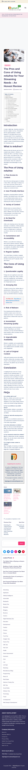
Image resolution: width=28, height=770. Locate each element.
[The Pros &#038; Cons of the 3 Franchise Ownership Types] (17, 491)
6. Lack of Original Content (12, 116)
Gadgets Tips (6, 639)
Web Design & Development (10, 702)
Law (4, 662)
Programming (6, 673)
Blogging (5, 610)
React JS (5, 676)
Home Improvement (8, 653)
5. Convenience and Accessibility (13, 105)
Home (3, 14)
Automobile (6, 598)
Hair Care (5, 647)
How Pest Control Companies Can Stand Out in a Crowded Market (14, 572)
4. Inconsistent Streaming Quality (13, 114)
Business (5, 613)
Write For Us (5, 745)
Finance (5, 630)
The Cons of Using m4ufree (11, 108)
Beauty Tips (6, 604)
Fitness (5, 633)
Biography (5, 607)
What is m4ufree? (9, 97)
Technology (6, 693)
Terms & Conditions (6, 743)
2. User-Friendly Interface (11, 101)
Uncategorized (6, 699)
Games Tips (6, 641)
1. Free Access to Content (11, 100)
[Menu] (25, 7)
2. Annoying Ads (10, 111)
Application (6, 592)
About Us (4, 732)
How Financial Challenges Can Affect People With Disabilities (13, 582)
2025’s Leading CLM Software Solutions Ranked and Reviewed (7, 510)
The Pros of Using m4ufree (11, 98)
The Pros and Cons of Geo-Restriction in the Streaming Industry (7, 497)
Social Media (6, 688)
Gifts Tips (5, 644)
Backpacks (5, 601)
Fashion (5, 627)
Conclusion (8, 118)
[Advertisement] (14, 32)
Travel (4, 696)
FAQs (7, 119)
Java (4, 659)
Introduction (8, 95)
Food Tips (5, 636)
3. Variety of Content (10, 103)
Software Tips (6, 691)
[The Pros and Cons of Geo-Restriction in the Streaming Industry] (8, 491)
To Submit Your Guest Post (15, 753)
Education (7, 65)
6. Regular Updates (10, 107)
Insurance (5, 656)
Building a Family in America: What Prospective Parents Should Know (12, 567)
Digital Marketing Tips (8, 618)
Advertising (6, 589)
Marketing (5, 667)
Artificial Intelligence (8, 595)
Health (4, 650)
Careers (5, 615)
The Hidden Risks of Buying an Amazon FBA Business (13, 562)
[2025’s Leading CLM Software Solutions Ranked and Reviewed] (8, 504)
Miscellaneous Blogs (8, 670)
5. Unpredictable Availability (12, 115)
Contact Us (4, 736)
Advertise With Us (6, 734)
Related (8, 121)
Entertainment (6, 624)
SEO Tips (5, 685)
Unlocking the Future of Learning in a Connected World (13, 577)
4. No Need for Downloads (11, 104)
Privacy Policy (5, 738)
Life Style (5, 665)
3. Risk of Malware (10, 112)
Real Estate (6, 679)
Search (21, 543)
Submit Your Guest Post (8, 741)
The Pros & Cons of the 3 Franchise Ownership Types (16, 497)
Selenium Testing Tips (8, 682)
